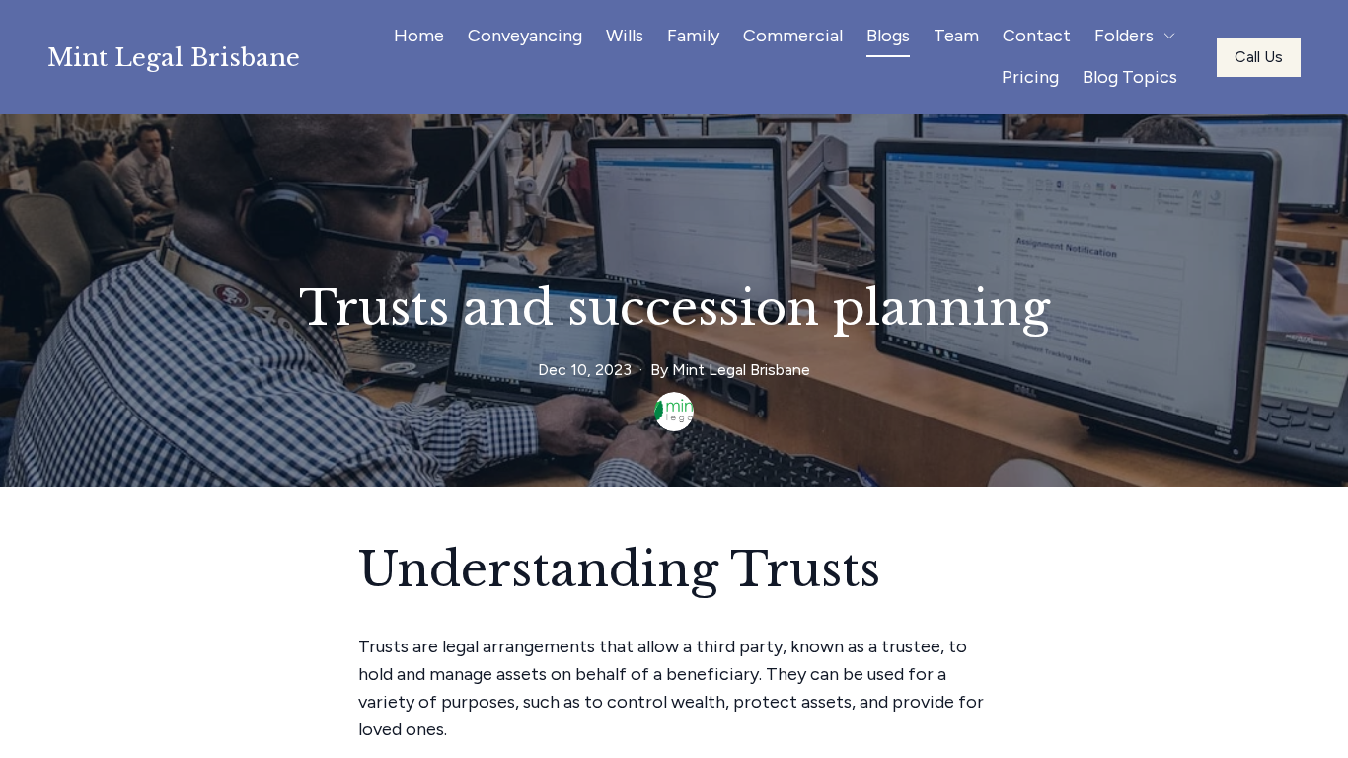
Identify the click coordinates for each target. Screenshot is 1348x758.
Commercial (793, 35)
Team (956, 35)
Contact (1037, 35)
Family (693, 35)
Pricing (1030, 77)
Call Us (1259, 56)
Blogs (888, 35)
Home (419, 35)
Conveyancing (525, 35)
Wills (624, 35)
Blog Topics (1130, 77)
